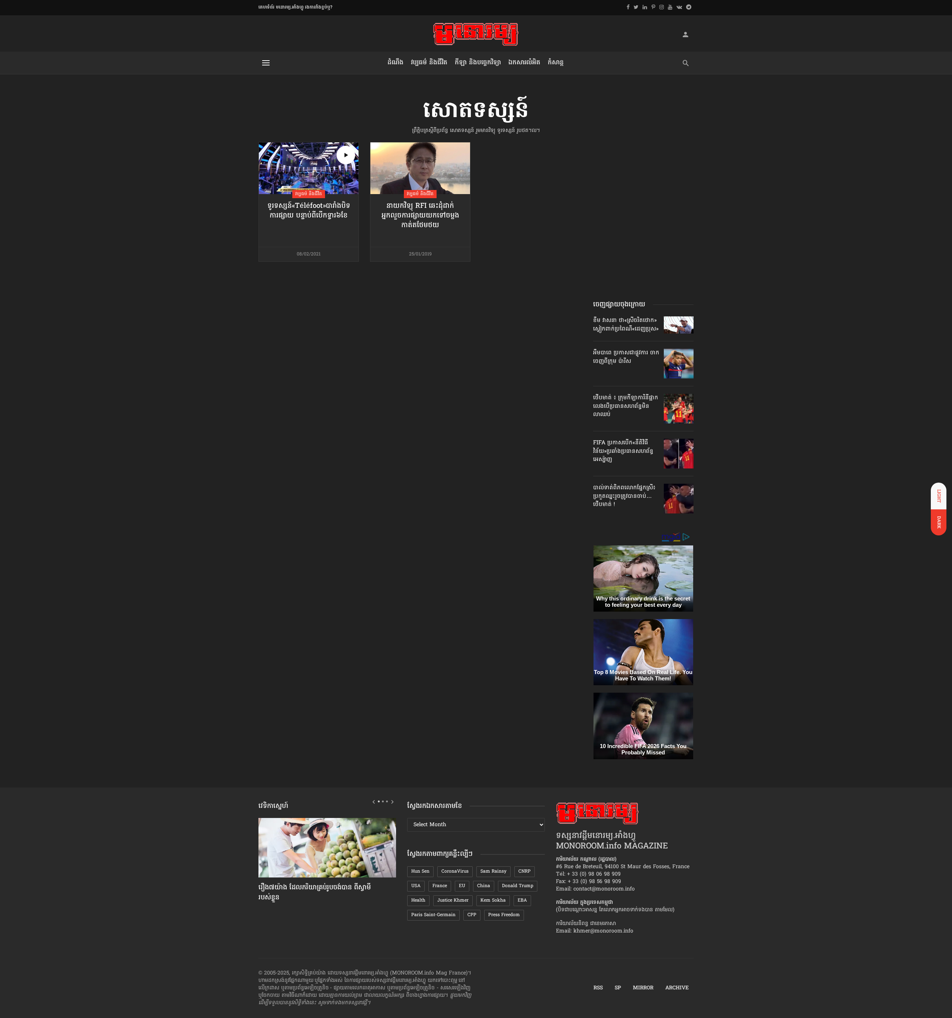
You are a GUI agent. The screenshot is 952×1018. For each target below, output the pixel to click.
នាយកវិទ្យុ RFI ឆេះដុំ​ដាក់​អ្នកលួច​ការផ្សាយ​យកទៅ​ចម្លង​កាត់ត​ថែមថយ (420, 216)
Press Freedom (504, 915)
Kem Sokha (493, 900)
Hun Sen (420, 871)
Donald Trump (517, 886)
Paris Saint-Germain (433, 915)
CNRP (524, 871)
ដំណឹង (395, 62)
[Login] (685, 34)
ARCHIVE (677, 988)
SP (618, 988)
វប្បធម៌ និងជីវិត (429, 62)
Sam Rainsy (493, 871)
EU (462, 886)
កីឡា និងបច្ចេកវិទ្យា (478, 62)
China (483, 886)
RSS (598, 988)
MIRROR (643, 988)
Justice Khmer (453, 900)
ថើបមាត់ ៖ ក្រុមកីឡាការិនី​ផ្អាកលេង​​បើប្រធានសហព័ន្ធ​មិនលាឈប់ (625, 406)
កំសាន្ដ (556, 62)
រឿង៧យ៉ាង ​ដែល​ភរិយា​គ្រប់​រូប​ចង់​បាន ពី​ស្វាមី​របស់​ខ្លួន (314, 893)
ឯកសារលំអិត (524, 62)
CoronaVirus (455, 871)
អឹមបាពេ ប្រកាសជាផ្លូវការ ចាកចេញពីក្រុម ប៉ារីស (626, 357)
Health (418, 900)
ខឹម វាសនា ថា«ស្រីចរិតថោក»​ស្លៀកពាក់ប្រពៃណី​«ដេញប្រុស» (626, 324)
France (439, 886)
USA (416, 886)
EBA (522, 900)
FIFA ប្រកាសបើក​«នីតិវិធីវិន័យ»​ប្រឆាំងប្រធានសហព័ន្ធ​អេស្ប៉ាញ (623, 451)
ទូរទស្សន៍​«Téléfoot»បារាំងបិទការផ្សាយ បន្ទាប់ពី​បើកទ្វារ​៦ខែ (308, 211)
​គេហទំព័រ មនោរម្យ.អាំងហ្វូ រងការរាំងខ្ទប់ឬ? (295, 7)
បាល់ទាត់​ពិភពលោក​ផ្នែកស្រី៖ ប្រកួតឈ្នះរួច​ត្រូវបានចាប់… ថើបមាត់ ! (624, 496)
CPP (471, 915)
